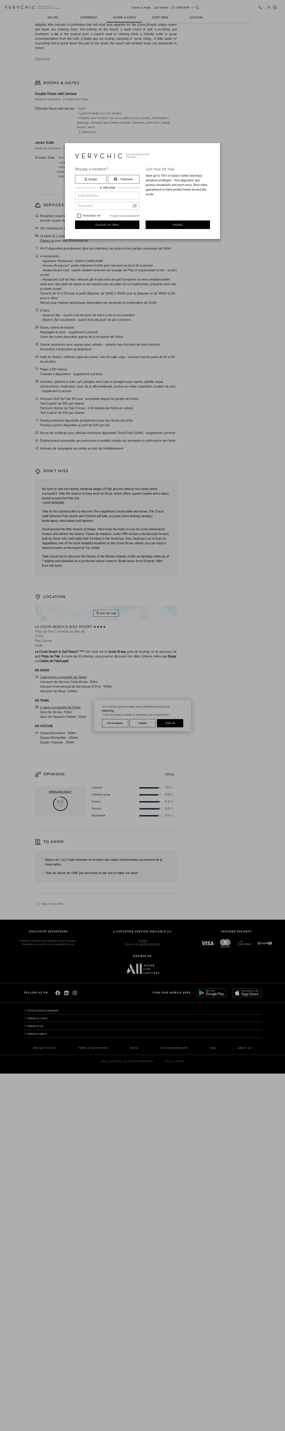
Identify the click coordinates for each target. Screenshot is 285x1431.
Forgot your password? (124, 215)
